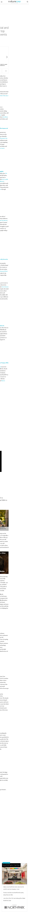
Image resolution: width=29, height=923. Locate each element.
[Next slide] (7, 57)
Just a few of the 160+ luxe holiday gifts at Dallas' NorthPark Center (14, 899)
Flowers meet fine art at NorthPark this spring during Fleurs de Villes (13, 894)
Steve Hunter (5, 287)
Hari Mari (5, 117)
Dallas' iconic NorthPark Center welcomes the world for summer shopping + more (13, 888)
